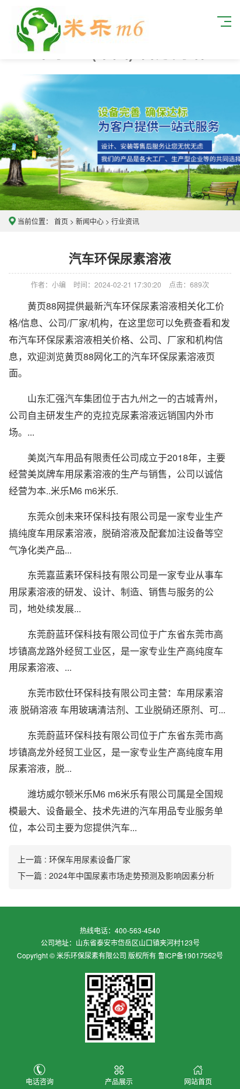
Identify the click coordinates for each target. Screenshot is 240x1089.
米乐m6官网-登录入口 (79, 29)
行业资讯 (125, 221)
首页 (61, 221)
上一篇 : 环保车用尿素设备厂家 (73, 859)
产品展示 (119, 1081)
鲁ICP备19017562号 (190, 955)
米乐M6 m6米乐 (83, 490)
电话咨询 (40, 1081)
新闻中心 (90, 221)
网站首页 (198, 1081)
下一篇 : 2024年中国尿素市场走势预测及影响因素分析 (115, 875)
